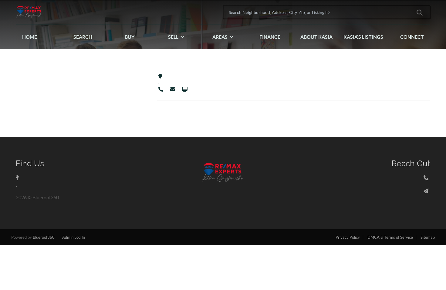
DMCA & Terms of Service (390, 237)
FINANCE (269, 37)
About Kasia (316, 37)
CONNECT (412, 37)
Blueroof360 (44, 237)
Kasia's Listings (363, 37)
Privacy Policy (348, 237)
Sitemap (428, 237)
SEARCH (82, 37)
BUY (129, 37)
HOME (29, 37)
